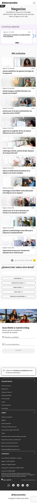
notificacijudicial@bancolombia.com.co (10, 449)
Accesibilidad (4, 408)
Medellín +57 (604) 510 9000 (8, 464)
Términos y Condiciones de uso (9, 426)
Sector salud (18, 292)
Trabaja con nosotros (6, 392)
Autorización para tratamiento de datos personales (13, 436)
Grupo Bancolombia (6, 395)
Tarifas (3, 433)
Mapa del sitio (4, 389)
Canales (3, 402)
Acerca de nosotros (6, 385)
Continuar (18, 350)
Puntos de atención (6, 405)
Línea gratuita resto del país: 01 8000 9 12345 (12, 468)
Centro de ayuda (5, 398)
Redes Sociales (18, 287)
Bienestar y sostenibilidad (18, 296)
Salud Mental (18, 278)
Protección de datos (6, 423)
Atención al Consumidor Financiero (9, 443)
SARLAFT (3, 420)
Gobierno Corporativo (6, 417)
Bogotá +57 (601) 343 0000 (8, 461)
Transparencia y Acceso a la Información (11, 439)
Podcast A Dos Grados (18, 283)
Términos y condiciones (21, 370)
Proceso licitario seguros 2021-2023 (10, 430)
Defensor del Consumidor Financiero (10, 446)
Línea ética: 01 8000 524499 (8, 471)
